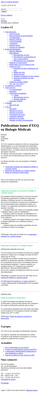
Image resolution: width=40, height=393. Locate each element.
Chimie (16, 95)
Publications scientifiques (17, 93)
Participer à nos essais (16, 118)
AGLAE (8, 107)
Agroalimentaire (14, 38)
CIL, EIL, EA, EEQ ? (16, 84)
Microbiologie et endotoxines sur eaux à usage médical (25, 58)
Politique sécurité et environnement (21, 120)
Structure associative (16, 112)
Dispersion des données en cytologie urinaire (20, 170)
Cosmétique (13, 43)
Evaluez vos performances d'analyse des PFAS (21, 349)
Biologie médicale (15, 39)
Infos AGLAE (14, 105)
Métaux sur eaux (19, 72)
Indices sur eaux (19, 74)
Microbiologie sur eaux (21, 55)
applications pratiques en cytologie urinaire (19, 235)
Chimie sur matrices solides (18, 82)
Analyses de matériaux (17, 47)
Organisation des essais (17, 114)
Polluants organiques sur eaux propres (26, 76)
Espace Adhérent (6, 15)
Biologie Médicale (15, 51)
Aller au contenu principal (9, 2)
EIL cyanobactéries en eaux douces (17, 347)
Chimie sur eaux (14, 66)
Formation (12, 91)
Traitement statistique (16, 116)
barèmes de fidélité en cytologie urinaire (14, 277)
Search (3, 9)
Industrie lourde (14, 45)
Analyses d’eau (14, 34)
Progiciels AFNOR (15, 101)
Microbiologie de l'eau (21, 97)
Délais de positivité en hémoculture (17, 172)
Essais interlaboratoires (12, 49)
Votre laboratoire (10, 32)
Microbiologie (14, 53)
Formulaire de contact (8, 379)
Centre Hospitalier (15, 41)
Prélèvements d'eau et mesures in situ (21, 64)
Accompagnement (15, 89)
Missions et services (16, 111)
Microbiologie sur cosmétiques (24, 61)
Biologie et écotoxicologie (18, 63)
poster (26, 281)
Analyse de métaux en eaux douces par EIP (19, 355)
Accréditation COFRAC (13, 86)
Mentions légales (31, 390)
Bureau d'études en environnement (21, 36)
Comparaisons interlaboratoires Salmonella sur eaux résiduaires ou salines (20, 352)
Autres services (10, 88)
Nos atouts (13, 109)
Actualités (8, 103)
